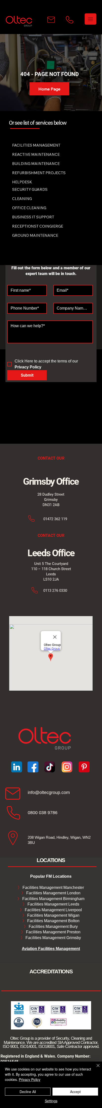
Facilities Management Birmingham (52, 899)
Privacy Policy (29, 1079)
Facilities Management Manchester (51, 887)
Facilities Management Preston (52, 932)
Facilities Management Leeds (52, 904)
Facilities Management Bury (53, 926)
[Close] (95, 1068)
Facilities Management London (52, 893)
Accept (75, 1091)
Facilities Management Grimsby (53, 938)
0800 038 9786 (42, 812)
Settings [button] (51, 1100)
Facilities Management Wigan (52, 915)
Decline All (28, 1091)
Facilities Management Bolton (52, 921)
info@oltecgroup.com (49, 792)
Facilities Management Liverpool (53, 910)
